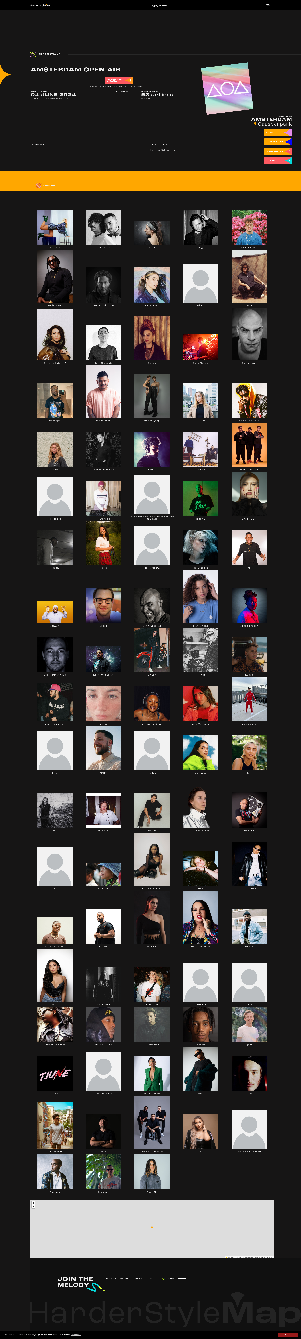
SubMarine (152, 1045)
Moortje (249, 831)
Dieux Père (103, 421)
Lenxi (103, 724)
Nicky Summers (152, 889)
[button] (152, 1227)
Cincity (249, 305)
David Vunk (249, 363)
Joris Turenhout (55, 675)
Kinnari (152, 675)
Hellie (103, 568)
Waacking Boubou (249, 1152)
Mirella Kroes (201, 831)
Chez (200, 305)
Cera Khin (152, 305)
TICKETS (271, 161)
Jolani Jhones (200, 626)
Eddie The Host (249, 421)
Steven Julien (103, 1045)
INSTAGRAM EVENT (276, 151)
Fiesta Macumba (249, 470)
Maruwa (103, 831)
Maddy (152, 773)
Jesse (103, 626)
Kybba (249, 675)
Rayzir (103, 947)
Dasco (152, 363)
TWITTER (124, 1278)
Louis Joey (249, 724)
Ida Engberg (201, 568)
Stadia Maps (238, 1257)
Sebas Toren (152, 1004)
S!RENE (249, 947)
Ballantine (54, 305)
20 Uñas (55, 248)
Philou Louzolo (55, 947)
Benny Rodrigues (103, 305)
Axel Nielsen (249, 248)
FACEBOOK (138, 1278)
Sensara (200, 1004)
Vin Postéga (55, 1152)
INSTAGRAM (110, 1278)
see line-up (145, 98)
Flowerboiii (103, 519)
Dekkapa (55, 421)
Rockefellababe (201, 947)
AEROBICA (103, 248)
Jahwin (55, 626)
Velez (249, 1094)
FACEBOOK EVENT (275, 142)
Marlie (55, 831)
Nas (54, 889)
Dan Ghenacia (103, 363)
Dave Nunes (200, 363)
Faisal (152, 470)
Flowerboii (55, 519)
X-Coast (103, 1192)
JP (249, 568)
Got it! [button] (287, 1335)
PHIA (200, 889)
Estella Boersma (103, 470)
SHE (54, 1004)
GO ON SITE (272, 133)
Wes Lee (55, 1192)
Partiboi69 (249, 889)
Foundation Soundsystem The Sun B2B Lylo (152, 518)
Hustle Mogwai (152, 568)
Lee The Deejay (55, 724)
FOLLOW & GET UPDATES (115, 80)
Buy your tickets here (162, 150)
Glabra (200, 519)
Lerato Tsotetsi (152, 724)
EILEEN (200, 421)
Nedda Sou (103, 889)
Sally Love (103, 1004)
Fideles (200, 470)
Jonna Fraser (249, 626)
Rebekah (152, 947)
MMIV (103, 773)
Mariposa (200, 773)
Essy (55, 470)
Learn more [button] (76, 1335)
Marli (249, 773)
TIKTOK (150, 1278)
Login (154, 6)
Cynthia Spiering (55, 363)
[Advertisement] (150, 26)
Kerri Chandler (103, 675)
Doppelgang (152, 421)
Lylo (55, 773)
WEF (200, 1152)
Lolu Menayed (201, 724)
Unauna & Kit (103, 1094)
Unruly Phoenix (152, 1094)
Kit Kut (200, 675)
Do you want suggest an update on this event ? (49, 98)
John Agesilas (152, 626)
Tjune (54, 1094)
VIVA (201, 1094)
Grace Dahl (249, 519)
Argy (200, 248)
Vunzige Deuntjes (152, 1152)
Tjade (249, 1045)
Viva (103, 1152)
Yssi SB (152, 1192)
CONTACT (171, 1278)
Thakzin (200, 1045)
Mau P (152, 831)
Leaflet (229, 1257)
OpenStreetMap (260, 1257)
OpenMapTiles (249, 1257)
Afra (152, 248)
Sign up (163, 6)
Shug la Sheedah (55, 1045)
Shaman (249, 1004)
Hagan (55, 568)
